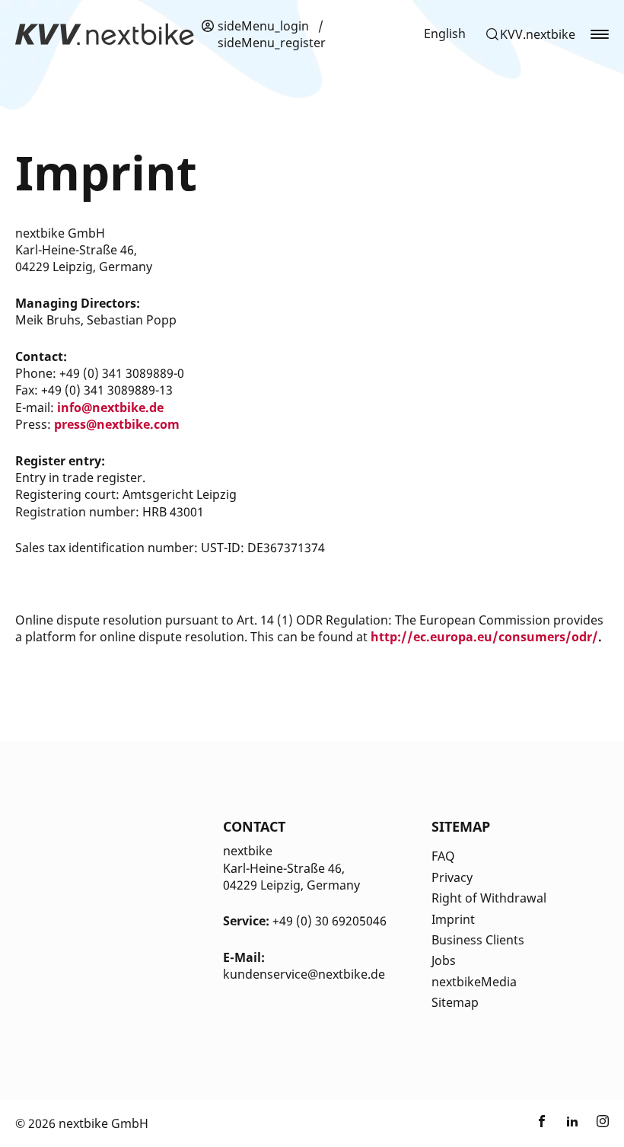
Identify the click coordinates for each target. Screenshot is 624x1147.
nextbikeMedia (474, 981)
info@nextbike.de (110, 407)
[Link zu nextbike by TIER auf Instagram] (603, 1123)
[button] (530, 34)
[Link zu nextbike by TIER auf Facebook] (542, 1123)
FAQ (443, 856)
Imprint (453, 919)
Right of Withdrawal (488, 898)
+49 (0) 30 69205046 (329, 920)
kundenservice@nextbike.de (304, 974)
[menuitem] (445, 33)
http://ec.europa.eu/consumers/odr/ (484, 636)
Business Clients (477, 939)
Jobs (443, 960)
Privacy (452, 877)
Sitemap (455, 1002)
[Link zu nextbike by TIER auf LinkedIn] (572, 1123)
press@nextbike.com (117, 424)
